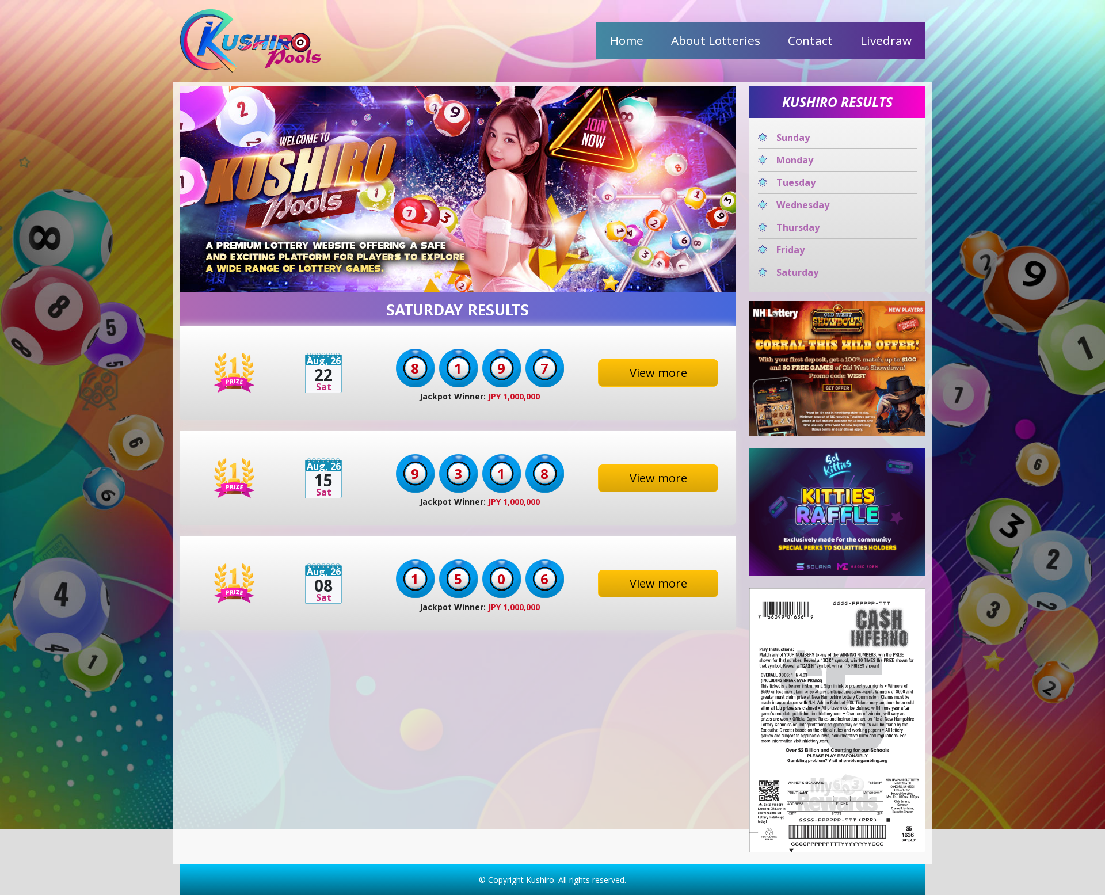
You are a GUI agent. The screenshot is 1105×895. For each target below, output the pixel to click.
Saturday (797, 272)
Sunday (793, 137)
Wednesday (802, 205)
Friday (790, 249)
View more (658, 372)
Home (626, 40)
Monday (794, 160)
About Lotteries (715, 40)
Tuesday (796, 182)
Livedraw (886, 40)
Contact (810, 40)
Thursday (798, 227)
